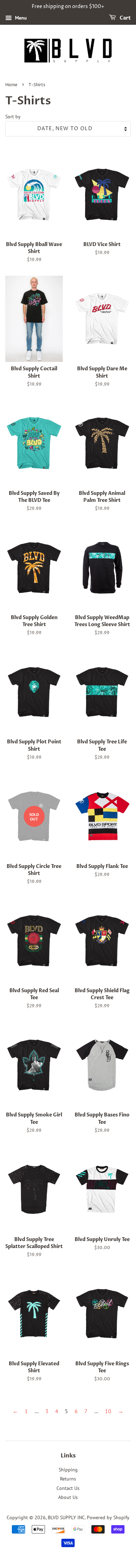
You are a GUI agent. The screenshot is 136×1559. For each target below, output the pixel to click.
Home (11, 85)
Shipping (68, 1470)
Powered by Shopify (108, 1517)
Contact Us (68, 1488)
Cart (125, 18)
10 (108, 1411)
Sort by (13, 116)
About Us (68, 1497)
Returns (68, 1479)
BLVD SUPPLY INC (66, 1517)
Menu (20, 18)
